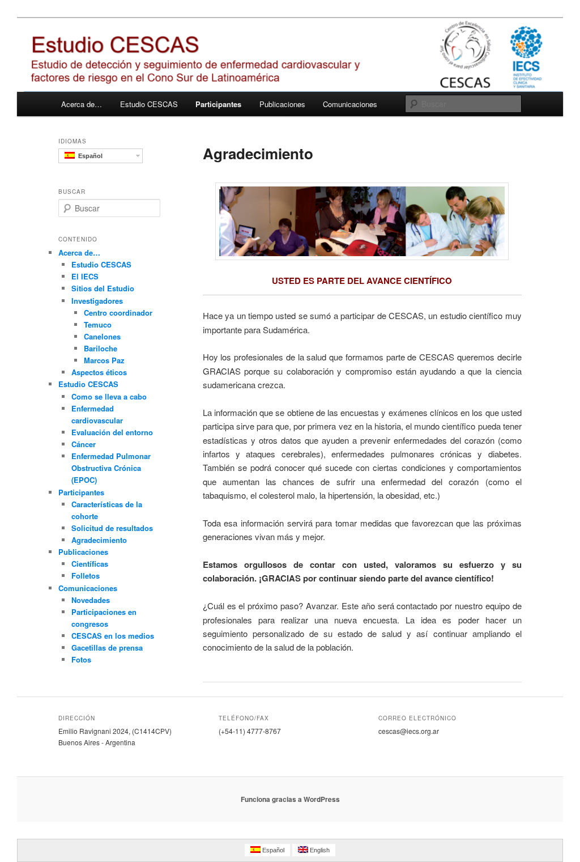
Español (89, 155)
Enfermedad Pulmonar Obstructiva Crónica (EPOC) (111, 468)
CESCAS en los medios (112, 635)
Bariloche (100, 348)
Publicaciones (282, 104)
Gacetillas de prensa (107, 647)
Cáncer (83, 444)
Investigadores (97, 300)
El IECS (85, 276)
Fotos (81, 659)
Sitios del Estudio (102, 288)
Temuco (98, 324)
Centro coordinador (118, 312)
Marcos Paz (104, 360)
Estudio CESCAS (149, 104)
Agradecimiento (99, 539)
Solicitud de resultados (112, 528)
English (319, 850)
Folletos (85, 575)
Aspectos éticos (99, 372)
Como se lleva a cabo (109, 396)
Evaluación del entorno (112, 432)
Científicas (89, 563)
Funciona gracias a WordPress (290, 799)
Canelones (102, 336)
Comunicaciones (350, 104)
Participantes (218, 104)
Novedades (90, 600)
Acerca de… (81, 104)
